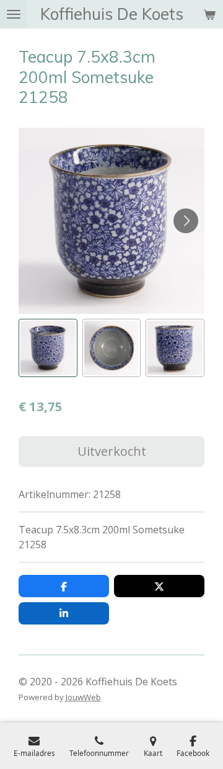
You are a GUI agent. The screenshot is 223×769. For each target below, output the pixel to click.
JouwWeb (83, 697)
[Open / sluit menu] (13, 14)
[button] (48, 348)
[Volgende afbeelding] (185, 220)
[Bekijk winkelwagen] (209, 14)
